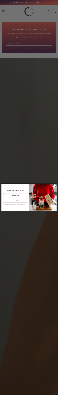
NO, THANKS (15, 200)
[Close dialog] (55, 185)
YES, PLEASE (15, 195)
